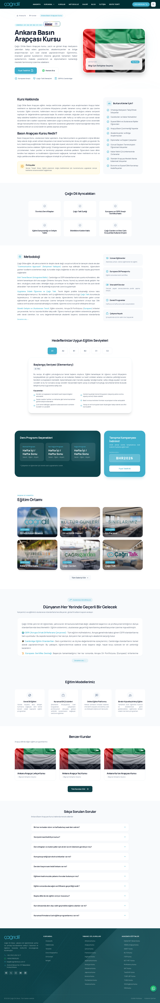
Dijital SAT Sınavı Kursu (131, 941)
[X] (11, 973)
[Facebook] (6, 973)
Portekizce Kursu (90, 980)
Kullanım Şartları (150, 998)
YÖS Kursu (126, 988)
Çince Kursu (88, 949)
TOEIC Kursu (127, 980)
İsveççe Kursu (89, 964)
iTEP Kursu (126, 957)
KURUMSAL (49, 4)
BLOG (93, 4)
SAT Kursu (126, 968)
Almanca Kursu (89, 941)
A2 (63, 351)
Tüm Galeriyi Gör (80, 577)
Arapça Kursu (88, 945)
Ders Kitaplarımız (50, 953)
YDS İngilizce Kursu (129, 984)
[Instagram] (16, 973)
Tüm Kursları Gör (80, 789)
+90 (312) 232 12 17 (14, 955)
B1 (74, 351)
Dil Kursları (48, 957)
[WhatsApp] (153, 989)
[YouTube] (21, 973)
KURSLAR (61, 4)
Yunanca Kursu (89, 984)
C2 (107, 351)
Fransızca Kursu (89, 953)
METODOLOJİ (74, 4)
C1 (96, 351)
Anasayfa (47, 941)
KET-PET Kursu (128, 960)
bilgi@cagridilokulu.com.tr (16, 962)
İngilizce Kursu (89, 957)
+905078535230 (13, 958)
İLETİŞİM (102, 4)
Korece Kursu (88, 976)
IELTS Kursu (127, 953)
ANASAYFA (36, 4)
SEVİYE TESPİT (114, 4)
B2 (85, 351)
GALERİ (85, 4)
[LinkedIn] (25, 973)
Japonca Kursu (89, 972)
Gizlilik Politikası (136, 998)
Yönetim (47, 949)
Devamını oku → (23, 319)
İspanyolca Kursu (90, 960)
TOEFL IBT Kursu (128, 976)
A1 (52, 351)
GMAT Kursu (127, 949)
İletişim (47, 960)
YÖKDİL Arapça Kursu (130, 945)
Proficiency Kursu (129, 964)
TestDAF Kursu (128, 972)
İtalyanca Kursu (89, 968)
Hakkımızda (48, 945)
